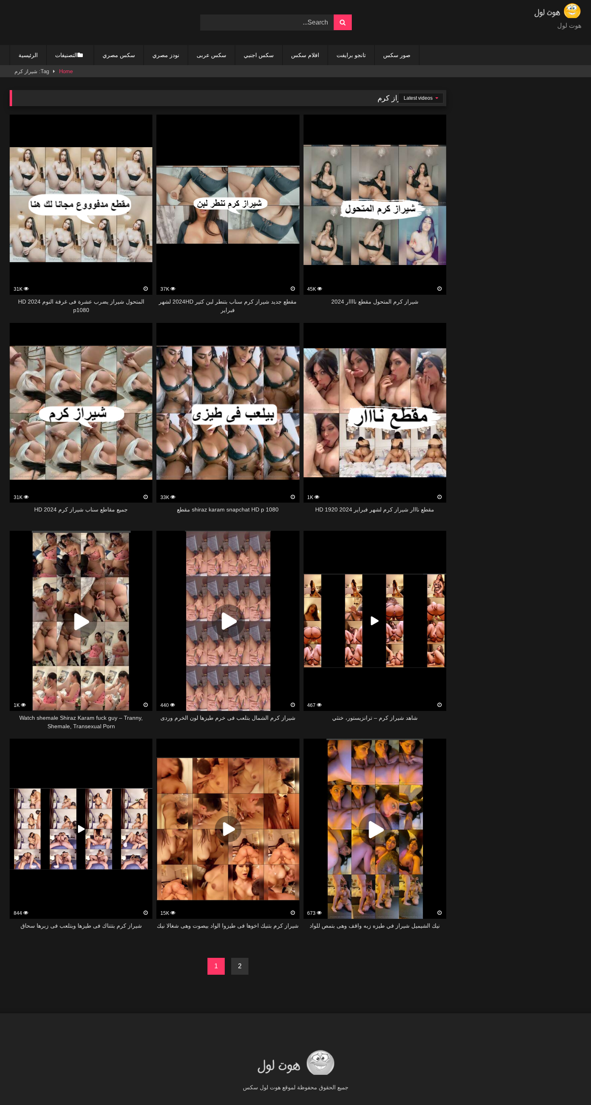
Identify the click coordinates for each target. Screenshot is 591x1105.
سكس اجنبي (259, 55)
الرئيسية (28, 55)
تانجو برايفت (351, 55)
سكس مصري (119, 55)
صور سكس (396, 55)
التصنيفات (66, 55)
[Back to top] (566, 1081)
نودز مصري (165, 55)
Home (66, 71)
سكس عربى (211, 55)
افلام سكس (305, 55)
